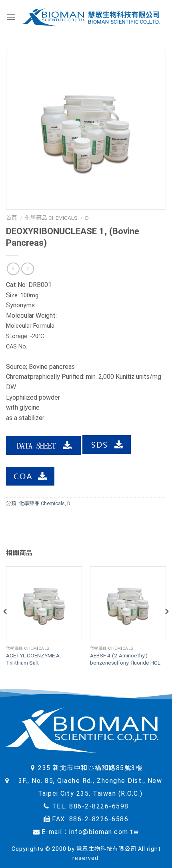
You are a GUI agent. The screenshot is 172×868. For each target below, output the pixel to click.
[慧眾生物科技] (91, 17)
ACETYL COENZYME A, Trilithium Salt (33, 659)
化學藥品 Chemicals (51, 218)
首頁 (11, 218)
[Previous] (6, 627)
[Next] (166, 627)
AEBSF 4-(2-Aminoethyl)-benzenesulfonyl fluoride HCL (125, 659)
